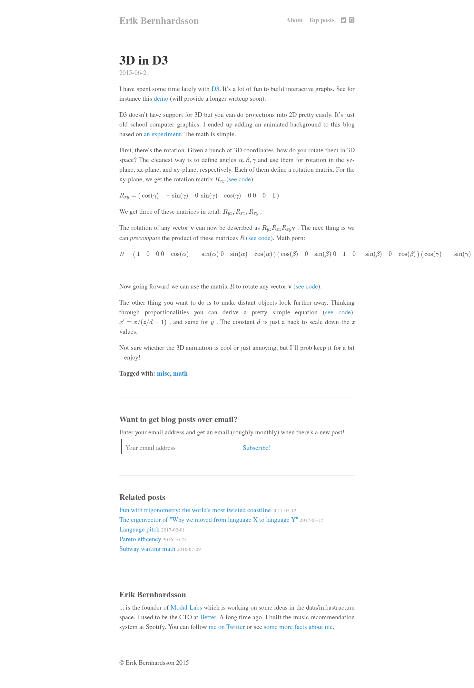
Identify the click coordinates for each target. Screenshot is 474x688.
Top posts (322, 20)
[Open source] (351, 20)
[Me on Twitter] (343, 20)
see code (240, 179)
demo (161, 98)
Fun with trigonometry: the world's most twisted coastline (207, 509)
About (294, 20)
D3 (215, 88)
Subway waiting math (160, 548)
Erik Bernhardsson (159, 20)
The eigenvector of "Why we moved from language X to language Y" (221, 519)
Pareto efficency (153, 538)
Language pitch (152, 529)
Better (208, 616)
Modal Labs (186, 607)
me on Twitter (227, 626)
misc (163, 373)
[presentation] (247, 160)
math (180, 373)
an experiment (162, 133)
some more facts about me (298, 626)
